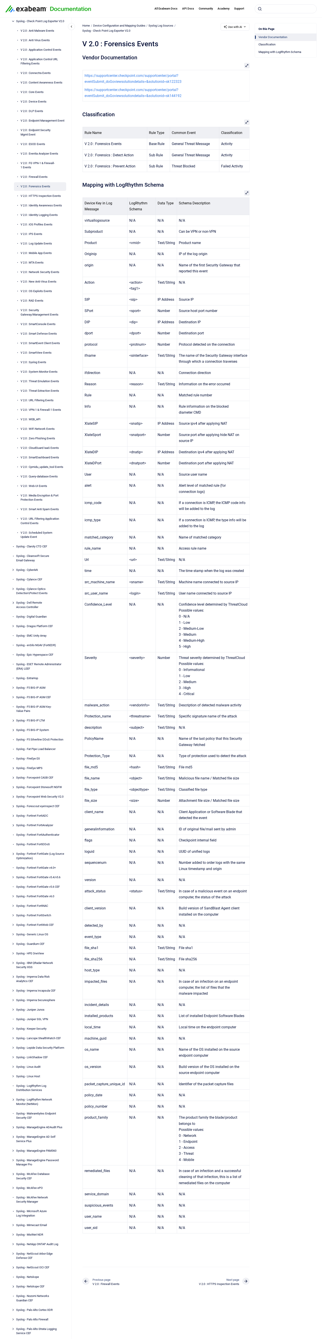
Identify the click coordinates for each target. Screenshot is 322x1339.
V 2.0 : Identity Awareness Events (41, 205)
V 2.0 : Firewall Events (34, 177)
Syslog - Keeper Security (31, 1028)
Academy (223, 8)
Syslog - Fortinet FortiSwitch (33, 915)
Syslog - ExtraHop (27, 678)
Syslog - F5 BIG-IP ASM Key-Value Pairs (34, 709)
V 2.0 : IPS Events (31, 234)
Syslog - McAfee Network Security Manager (32, 1199)
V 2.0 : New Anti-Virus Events (38, 281)
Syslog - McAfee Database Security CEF (33, 1176)
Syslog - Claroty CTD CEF (31, 546)
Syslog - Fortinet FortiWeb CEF (35, 924)
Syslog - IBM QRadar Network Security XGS (34, 965)
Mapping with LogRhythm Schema (279, 52)
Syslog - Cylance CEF (29, 579)
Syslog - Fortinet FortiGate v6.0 (35, 896)
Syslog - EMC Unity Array (31, 635)
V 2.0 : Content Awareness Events (41, 82)
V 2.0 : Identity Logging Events (39, 215)
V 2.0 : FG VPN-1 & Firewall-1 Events (38, 165)
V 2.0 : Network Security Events (40, 272)
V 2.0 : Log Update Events (36, 243)
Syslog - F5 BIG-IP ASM (30, 687)
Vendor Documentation (272, 37)
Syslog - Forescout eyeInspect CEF (38, 806)
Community (206, 8)
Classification (267, 44)
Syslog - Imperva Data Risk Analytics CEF (33, 979)
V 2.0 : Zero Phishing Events (38, 438)
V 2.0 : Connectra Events (36, 73)
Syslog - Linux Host (28, 1076)
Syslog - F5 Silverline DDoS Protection (39, 739)
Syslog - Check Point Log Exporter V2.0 (40, 21)
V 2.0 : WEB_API (30, 419)
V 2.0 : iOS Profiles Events (36, 224)
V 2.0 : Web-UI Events (34, 486)
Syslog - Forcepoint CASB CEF (34, 777)
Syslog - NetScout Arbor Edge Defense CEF (34, 1256)
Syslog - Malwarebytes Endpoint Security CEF (36, 1116)
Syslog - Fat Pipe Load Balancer (36, 749)
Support (239, 8)
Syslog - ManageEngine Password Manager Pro (37, 1162)
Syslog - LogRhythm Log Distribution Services (31, 1088)
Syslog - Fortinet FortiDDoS (33, 844)
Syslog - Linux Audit (28, 1066)
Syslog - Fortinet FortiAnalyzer (34, 825)
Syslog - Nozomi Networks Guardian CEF (32, 1298)
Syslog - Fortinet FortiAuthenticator (37, 834)
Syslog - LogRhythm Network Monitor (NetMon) (34, 1102)
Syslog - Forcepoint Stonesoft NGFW (39, 787)
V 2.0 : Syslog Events (33, 362)
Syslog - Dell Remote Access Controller (29, 605)
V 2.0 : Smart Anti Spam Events (40, 509)
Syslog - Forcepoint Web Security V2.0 (40, 796)
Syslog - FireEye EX (28, 758)
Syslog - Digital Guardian (31, 616)
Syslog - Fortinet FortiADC (32, 815)
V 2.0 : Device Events (33, 101)
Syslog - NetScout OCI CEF (32, 1267)
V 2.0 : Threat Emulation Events (40, 381)
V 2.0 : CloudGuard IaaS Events (40, 448)
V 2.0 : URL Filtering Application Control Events (40, 521)
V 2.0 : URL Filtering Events (37, 400)
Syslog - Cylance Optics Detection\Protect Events (32, 591)
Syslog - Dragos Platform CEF (34, 626)
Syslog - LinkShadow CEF (32, 1057)
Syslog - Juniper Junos (30, 1009)
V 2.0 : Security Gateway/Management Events (39, 312)
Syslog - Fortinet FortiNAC (32, 905)
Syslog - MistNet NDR (29, 1234)
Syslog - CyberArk (27, 570)
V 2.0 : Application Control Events (41, 49)
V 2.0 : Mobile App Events (36, 253)
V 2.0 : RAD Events (32, 300)
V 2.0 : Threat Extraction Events (40, 390)
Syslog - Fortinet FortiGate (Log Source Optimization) (40, 856)
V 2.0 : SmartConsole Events (38, 324)
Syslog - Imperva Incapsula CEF (36, 990)
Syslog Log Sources (160, 25)
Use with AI (235, 27)
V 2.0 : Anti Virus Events (35, 40)
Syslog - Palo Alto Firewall (32, 1319)
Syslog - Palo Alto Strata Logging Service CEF (36, 1331)
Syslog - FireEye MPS (29, 768)
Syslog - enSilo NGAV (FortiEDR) (36, 645)
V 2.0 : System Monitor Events (39, 371)
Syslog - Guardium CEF (30, 944)
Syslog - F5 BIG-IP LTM (30, 720)
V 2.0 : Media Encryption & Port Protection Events (39, 498)
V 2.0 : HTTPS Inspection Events (41, 196)
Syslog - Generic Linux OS (32, 934)
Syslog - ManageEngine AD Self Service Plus (36, 1139)
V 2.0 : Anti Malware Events (37, 30)
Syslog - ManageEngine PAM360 (36, 1150)
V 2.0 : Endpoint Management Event (42, 120)
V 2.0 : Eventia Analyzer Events (39, 153)
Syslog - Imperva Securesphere (35, 1000)
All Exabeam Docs (165, 8)
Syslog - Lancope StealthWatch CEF (38, 1038)
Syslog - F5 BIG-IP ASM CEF (33, 697)
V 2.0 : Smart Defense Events (39, 333)
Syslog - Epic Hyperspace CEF (34, 654)
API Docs (188, 8)
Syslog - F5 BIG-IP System (32, 730)
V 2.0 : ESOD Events (33, 144)
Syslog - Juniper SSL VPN (32, 1019)
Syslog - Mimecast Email (31, 1225)
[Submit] (259, 8)
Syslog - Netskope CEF (30, 1286)
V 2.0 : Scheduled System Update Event (36, 535)
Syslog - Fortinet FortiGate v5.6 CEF (38, 886)
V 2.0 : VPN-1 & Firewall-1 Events (41, 409)
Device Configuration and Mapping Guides (119, 25)
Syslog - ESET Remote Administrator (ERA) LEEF (38, 666)
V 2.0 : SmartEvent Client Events (40, 343)
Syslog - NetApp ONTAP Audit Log (37, 1244)
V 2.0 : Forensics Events (35, 186)
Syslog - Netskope (27, 1277)
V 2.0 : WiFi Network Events (38, 428)
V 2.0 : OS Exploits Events (36, 291)
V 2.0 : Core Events (32, 92)
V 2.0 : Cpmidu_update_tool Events (42, 467)
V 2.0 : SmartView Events (36, 352)
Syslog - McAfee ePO (29, 1188)
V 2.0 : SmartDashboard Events (40, 457)
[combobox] (285, 9)
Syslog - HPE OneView (30, 953)
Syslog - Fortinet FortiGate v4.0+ (36, 867)
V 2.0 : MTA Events (32, 262)
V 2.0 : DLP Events (32, 111)
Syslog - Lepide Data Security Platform (40, 1047)
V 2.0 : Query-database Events (39, 476)
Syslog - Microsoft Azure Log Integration (31, 1213)
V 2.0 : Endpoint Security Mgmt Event (35, 132)
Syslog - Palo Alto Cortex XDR (34, 1310)
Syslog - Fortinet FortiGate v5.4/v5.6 (38, 877)
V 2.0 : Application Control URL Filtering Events (39, 61)
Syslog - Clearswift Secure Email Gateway (32, 558)
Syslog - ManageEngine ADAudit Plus (39, 1127)
